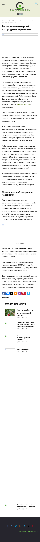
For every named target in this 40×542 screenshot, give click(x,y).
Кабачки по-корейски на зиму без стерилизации (26, 506)
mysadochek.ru (33, 531)
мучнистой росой (23, 104)
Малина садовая (23, 349)
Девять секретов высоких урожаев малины (23, 337)
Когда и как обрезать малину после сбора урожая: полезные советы (25, 312)
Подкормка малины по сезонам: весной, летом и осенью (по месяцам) (26, 324)
